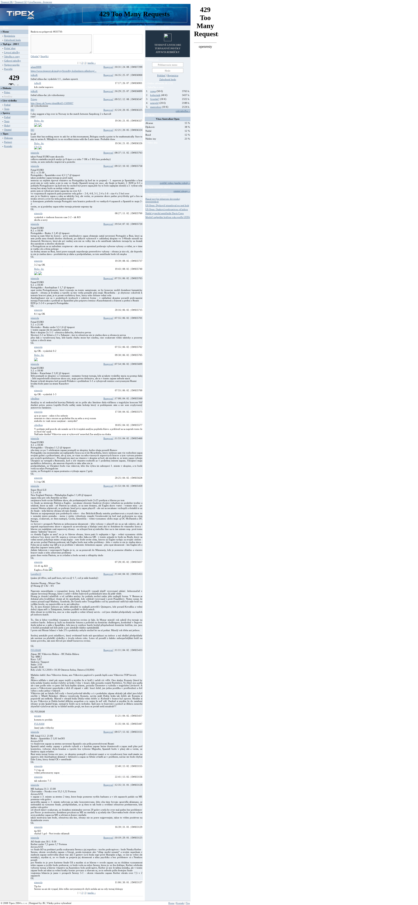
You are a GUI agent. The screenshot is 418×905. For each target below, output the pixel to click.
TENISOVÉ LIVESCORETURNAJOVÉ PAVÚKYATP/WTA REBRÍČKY (167, 48)
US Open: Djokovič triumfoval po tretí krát (167, 205)
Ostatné (8, 129)
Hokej (7, 125)
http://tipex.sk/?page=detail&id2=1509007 (52, 103)
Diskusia (8, 138)
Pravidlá (8, 69)
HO (32, 110)
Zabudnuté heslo (12, 40)
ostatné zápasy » (182, 191)
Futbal (7, 104)
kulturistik (155, 95)
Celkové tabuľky (12, 60)
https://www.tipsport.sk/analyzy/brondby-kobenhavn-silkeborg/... (63, 71)
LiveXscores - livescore (40, 2)
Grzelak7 (154, 99)
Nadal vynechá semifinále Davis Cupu (164, 213)
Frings (34, 99)
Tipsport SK (7, 2)
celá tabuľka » (183, 111)
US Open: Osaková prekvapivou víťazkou (166, 209)
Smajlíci (44, 56)
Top (188, 903)
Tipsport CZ (21, 2)
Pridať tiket (9, 48)
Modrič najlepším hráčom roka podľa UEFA (167, 217)
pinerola (35, 152)
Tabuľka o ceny (12, 56)
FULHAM (36, 650)
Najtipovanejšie (12, 64)
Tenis (6, 109)
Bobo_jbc (39, 120)
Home (6, 31)
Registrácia (9, 35)
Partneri (8, 142)
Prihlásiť (161, 75)
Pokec (7, 92)
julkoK (34, 75)
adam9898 (36, 67)
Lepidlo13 (36, 574)
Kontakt (8, 146)
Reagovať (108, 67)
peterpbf (154, 103)
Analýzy (8, 96)
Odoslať (35, 56)
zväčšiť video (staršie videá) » (175, 183)
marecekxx (155, 107)
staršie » (92, 62)
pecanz (37, 715)
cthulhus (35, 398)
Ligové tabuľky (12, 52)
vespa (153, 91)
